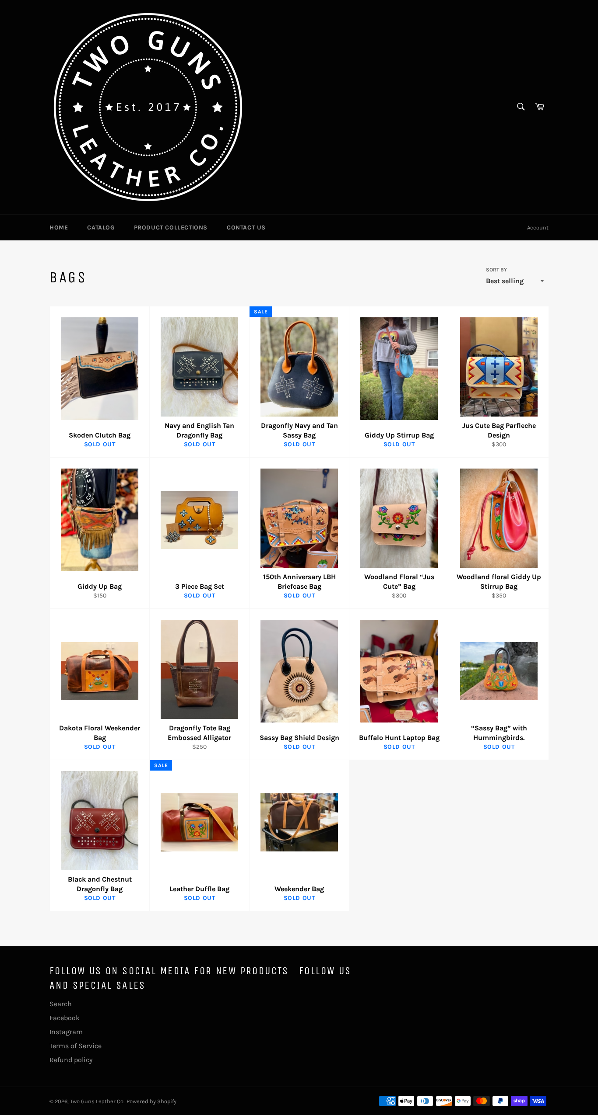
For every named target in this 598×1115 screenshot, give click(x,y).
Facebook (64, 1018)
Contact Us (246, 227)
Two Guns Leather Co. (97, 1101)
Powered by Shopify (151, 1101)
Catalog (100, 227)
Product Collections (171, 227)
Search (60, 1004)
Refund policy (70, 1060)
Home (58, 227)
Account (538, 227)
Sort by (496, 270)
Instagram (66, 1032)
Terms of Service (75, 1046)
